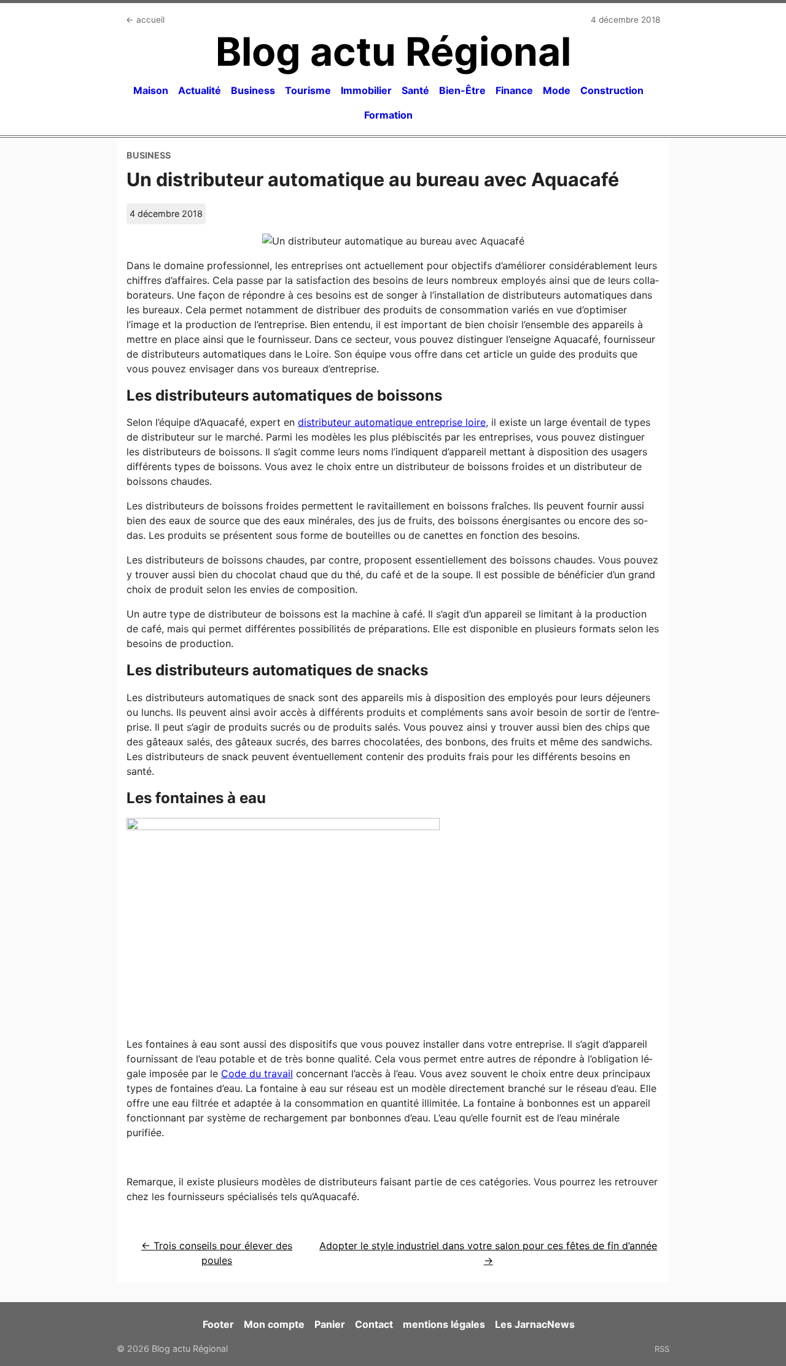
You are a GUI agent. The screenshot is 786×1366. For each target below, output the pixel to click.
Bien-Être (462, 90)
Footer (218, 1324)
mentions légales (444, 1324)
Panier (329, 1324)
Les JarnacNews (535, 1324)
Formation (388, 115)
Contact (374, 1324)
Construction (612, 90)
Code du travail (257, 1073)
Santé (415, 90)
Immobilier (366, 90)
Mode (556, 90)
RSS (662, 1349)
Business (253, 90)
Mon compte (274, 1324)
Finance (514, 90)
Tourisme (308, 90)
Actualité (199, 90)
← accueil (145, 20)
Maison (150, 90)
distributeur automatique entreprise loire (392, 422)
